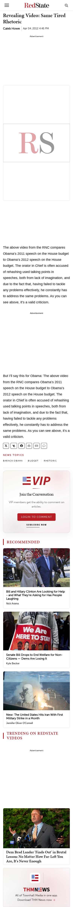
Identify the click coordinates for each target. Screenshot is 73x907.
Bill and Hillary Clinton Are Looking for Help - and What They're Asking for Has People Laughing (35, 595)
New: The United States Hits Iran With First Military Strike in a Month (34, 716)
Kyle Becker (12, 663)
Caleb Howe (11, 28)
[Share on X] (6, 446)
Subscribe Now (36, 525)
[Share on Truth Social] (13, 446)
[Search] (66, 5)
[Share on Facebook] (22, 446)
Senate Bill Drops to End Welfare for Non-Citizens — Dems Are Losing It (34, 656)
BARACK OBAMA (13, 460)
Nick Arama (12, 603)
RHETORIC (50, 460)
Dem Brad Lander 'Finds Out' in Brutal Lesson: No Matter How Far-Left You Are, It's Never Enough (36, 856)
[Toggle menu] (6, 5)
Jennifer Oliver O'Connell (19, 723)
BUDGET (33, 460)
